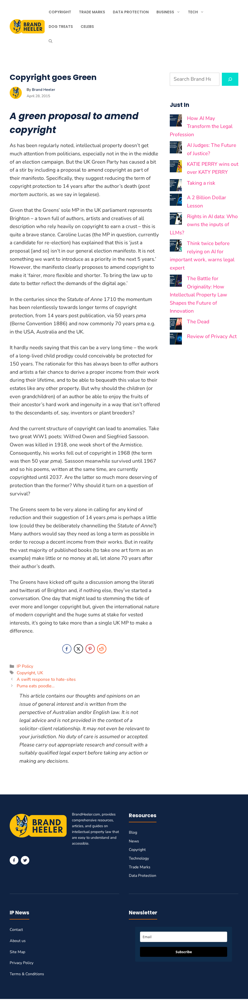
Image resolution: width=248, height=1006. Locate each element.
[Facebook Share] (66, 648)
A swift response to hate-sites (46, 679)
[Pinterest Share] (90, 648)
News (134, 841)
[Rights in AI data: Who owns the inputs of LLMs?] (176, 220)
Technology (139, 858)
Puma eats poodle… (35, 686)
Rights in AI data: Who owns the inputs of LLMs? (204, 224)
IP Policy (25, 666)
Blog (133, 832)
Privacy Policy (21, 963)
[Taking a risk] (176, 186)
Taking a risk (201, 183)
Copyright (60, 12)
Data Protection (131, 12)
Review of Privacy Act (212, 336)
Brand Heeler (43, 89)
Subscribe (184, 952)
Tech (193, 12)
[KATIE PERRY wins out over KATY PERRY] (176, 167)
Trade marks (92, 12)
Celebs (87, 26)
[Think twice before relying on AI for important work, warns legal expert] (176, 246)
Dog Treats (61, 26)
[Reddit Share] (101, 648)
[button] (50, 41)
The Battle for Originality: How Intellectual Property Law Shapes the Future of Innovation (198, 294)
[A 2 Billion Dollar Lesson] (176, 201)
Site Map (17, 952)
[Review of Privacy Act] (176, 340)
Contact (16, 929)
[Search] (230, 79)
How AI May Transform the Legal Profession (201, 126)
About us (18, 940)
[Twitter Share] (78, 648)
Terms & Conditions (27, 974)
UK (40, 673)
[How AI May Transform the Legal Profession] (176, 121)
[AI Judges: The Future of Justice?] (176, 148)
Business (165, 12)
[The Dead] (176, 325)
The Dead (198, 321)
